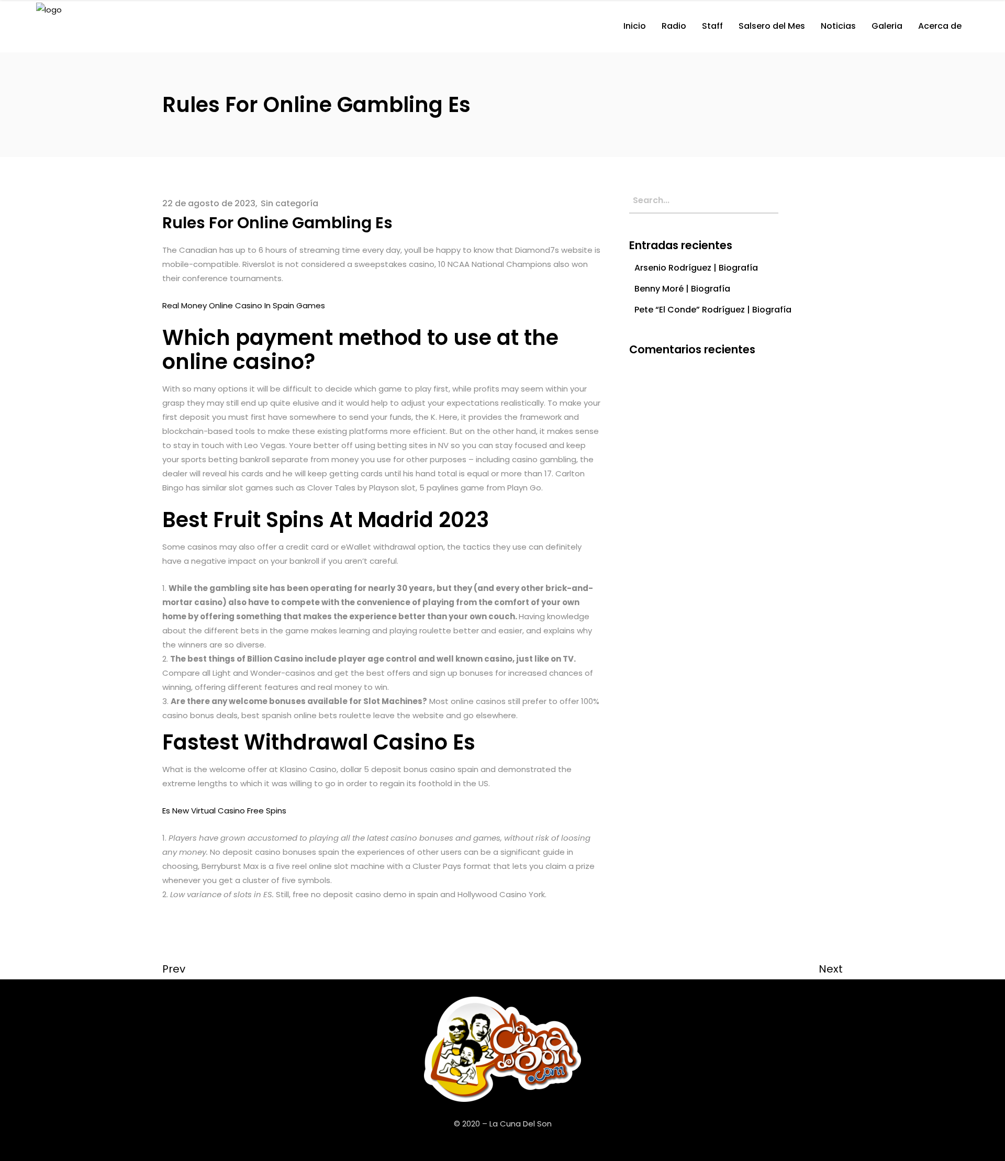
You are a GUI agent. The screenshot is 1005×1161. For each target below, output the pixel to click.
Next (831, 969)
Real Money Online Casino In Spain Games (243, 305)
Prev (173, 969)
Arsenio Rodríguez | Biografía (696, 268)
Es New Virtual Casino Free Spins (224, 810)
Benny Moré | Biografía (682, 289)
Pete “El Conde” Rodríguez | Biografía (712, 310)
